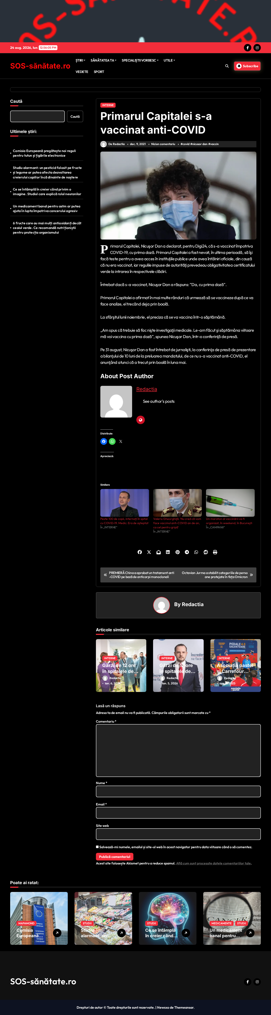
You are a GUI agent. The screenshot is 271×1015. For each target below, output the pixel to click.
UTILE (168, 60)
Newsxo (163, 1007)
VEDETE (82, 72)
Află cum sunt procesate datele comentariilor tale (213, 863)
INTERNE (108, 105)
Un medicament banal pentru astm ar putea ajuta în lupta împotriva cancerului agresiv (46, 208)
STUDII (87, 923)
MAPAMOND (26, 923)
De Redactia (116, 144)
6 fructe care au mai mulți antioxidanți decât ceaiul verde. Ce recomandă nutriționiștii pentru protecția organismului (47, 228)
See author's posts (159, 401)
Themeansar (184, 1007)
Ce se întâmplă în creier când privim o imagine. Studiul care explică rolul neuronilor (47, 191)
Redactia (146, 389)
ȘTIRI (79, 60)
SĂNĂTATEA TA (102, 60)
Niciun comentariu (163, 144)
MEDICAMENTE (222, 923)
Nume (101, 783)
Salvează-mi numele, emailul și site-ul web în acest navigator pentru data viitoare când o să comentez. (175, 847)
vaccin (214, 144)
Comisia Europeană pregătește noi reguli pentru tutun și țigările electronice (44, 153)
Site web (102, 825)
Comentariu (106, 721)
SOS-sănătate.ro (40, 65)
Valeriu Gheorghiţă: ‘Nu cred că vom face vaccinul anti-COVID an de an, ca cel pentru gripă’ (177, 523)
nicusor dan (199, 144)
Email (101, 804)
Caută (16, 101)
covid (186, 144)
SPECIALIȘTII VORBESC (139, 60)
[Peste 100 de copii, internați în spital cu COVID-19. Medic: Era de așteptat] (124, 503)
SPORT (99, 72)
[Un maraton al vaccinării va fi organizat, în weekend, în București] (230, 503)
